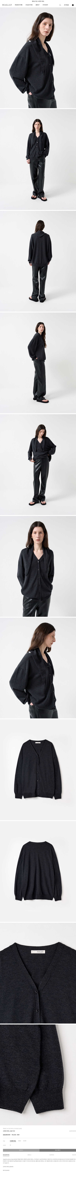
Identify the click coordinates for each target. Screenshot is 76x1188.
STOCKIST (45, 5)
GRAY (19, 1141)
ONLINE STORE (18, 5)
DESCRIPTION (6, 1154)
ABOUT (37, 5)
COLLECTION (29, 5)
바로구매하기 (58, 1150)
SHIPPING (51, 1154)
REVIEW (74, 1154)
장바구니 (21, 1150)
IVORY (24, 1141)
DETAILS (29, 1154)
